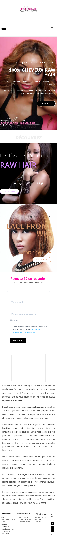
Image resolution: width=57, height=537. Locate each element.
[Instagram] (52, 523)
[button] (4, 29)
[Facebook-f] (52, 527)
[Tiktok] (52, 530)
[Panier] (51, 28)
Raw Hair (19, 400)
